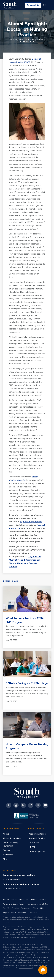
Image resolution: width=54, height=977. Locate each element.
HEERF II (33, 847)
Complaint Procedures (21, 908)
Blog (5, 859)
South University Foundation (10, 844)
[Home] (10, 5)
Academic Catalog (37, 838)
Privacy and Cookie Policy (13, 904)
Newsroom (8, 854)
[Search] (44, 5)
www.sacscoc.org (25, 968)
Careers (6, 850)
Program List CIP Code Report (15, 912)
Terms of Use (39, 908)
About (6, 833)
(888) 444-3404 (13, 888)
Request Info (33, 5)
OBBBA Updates (37, 851)
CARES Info (34, 842)
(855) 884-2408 (13, 879)
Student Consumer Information (15, 899)
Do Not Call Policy (38, 899)
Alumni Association (12, 838)
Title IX (6, 908)
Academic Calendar (37, 833)
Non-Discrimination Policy (37, 904)
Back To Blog (11, 581)
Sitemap (33, 912)
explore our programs (31, 521)
